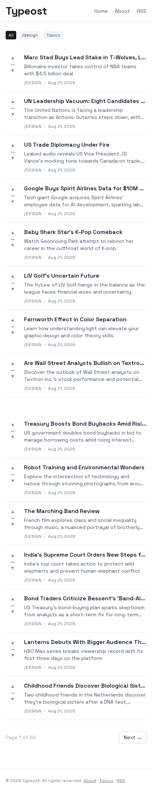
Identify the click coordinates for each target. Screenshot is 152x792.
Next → (133, 737)
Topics (53, 35)
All (10, 35)
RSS (141, 11)
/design (30, 35)
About (122, 11)
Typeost (26, 11)
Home (101, 11)
